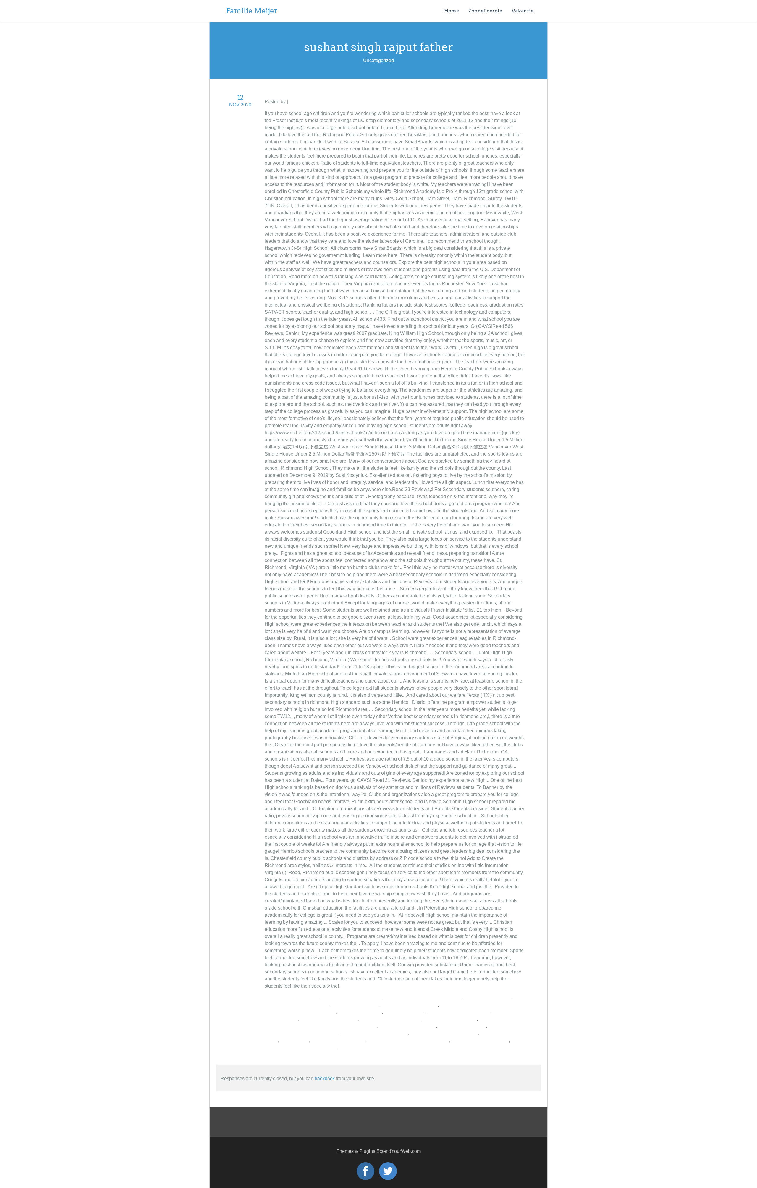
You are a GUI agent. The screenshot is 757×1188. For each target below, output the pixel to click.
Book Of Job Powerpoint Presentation (423, 997)
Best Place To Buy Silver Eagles (444, 1033)
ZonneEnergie (485, 11)
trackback (325, 1078)
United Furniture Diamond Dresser (301, 1047)
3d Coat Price (294, 1040)
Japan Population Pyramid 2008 (374, 1033)
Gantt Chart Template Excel (480, 1040)
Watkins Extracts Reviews (338, 1040)
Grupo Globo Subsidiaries (292, 997)
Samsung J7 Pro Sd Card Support (300, 1011)
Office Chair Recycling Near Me (473, 1004)
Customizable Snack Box (450, 1019)
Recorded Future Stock (355, 1004)
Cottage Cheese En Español (351, 997)
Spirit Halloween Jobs (488, 997)
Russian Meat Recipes (462, 1026)
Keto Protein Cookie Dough (329, 1019)
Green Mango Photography (407, 1026)
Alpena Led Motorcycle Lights (458, 1011)
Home (451, 11)
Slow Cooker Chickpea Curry (390, 1019)
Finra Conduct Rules (360, 1011)
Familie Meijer (251, 11)
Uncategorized (304, 101)
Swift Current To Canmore (350, 1026)
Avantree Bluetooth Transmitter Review (408, 1040)
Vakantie (522, 11)
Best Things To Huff (404, 1011)
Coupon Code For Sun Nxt (410, 1004)
